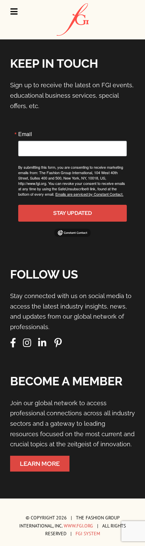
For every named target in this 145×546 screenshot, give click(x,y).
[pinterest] (58, 343)
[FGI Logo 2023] (73, 6)
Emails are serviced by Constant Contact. (89, 194)
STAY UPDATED (72, 213)
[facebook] (13, 343)
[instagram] (27, 343)
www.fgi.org (78, 525)
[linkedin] (42, 343)
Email (25, 134)
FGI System (88, 533)
